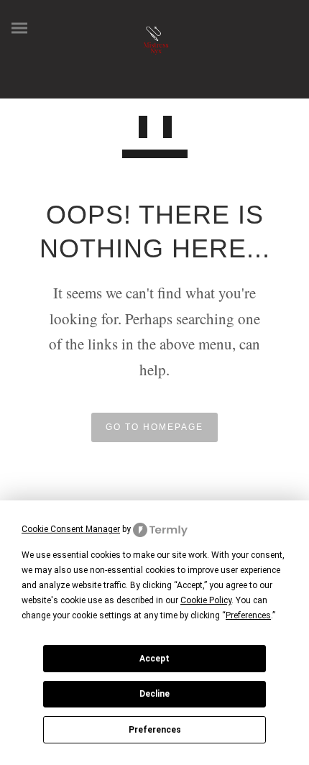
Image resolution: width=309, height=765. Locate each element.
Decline (154, 694)
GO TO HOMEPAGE (154, 427)
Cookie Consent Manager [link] (71, 529)
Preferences (155, 730)
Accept (154, 659)
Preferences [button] (248, 615)
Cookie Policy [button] (205, 600)
